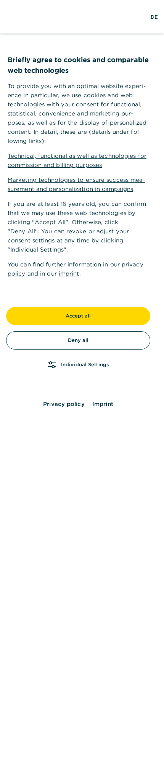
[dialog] (82, 378)
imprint (69, 273)
